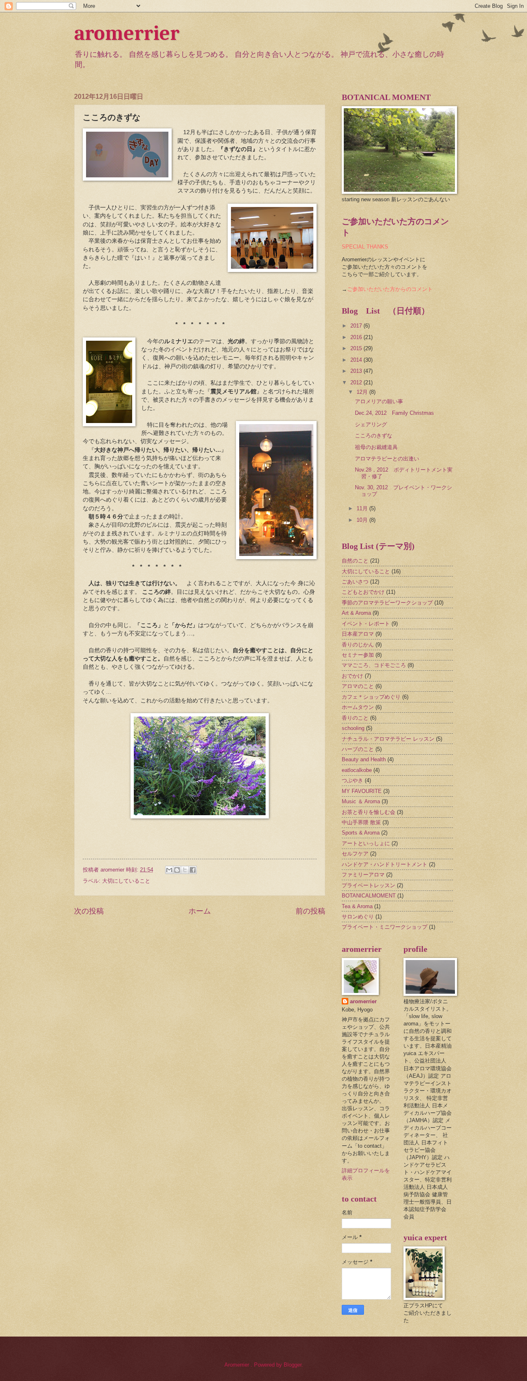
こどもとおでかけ (363, 592)
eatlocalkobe (357, 770)
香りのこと (355, 718)
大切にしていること (126, 881)
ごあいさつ (355, 582)
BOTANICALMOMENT (369, 896)
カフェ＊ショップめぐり (371, 697)
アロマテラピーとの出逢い (387, 459)
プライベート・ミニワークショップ (384, 927)
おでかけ (352, 676)
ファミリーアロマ (363, 875)
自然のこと (355, 561)
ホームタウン (358, 707)
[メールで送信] (169, 870)
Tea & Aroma (357, 906)
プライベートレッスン (368, 885)
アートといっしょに (366, 843)
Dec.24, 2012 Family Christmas (394, 413)
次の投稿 (89, 911)
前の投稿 (310, 911)
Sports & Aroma (361, 833)
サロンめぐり (358, 917)
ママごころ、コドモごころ (374, 665)
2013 (357, 371)
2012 (357, 382)
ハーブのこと (358, 749)
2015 (357, 348)
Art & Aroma (356, 613)
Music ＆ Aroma (361, 801)
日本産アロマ (358, 634)
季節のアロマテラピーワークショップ (387, 603)
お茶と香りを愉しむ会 (368, 812)
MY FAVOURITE (362, 791)
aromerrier (127, 33)
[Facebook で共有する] (193, 870)
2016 (357, 337)
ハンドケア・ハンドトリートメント (384, 864)
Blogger (292, 1365)
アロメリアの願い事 (379, 401)
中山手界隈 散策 (361, 822)
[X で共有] (185, 870)
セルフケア (355, 854)
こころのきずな (373, 435)
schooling (353, 728)
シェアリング (371, 424)
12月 (363, 392)
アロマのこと (358, 686)
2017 (357, 326)
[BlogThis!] (177, 870)
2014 (357, 360)
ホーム (200, 911)
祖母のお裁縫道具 (376, 447)
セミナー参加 (358, 655)
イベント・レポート (366, 624)
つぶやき (352, 780)
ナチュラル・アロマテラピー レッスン (388, 739)
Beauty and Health (364, 759)
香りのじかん (358, 645)
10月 (363, 520)
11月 (363, 508)
